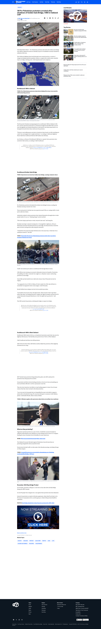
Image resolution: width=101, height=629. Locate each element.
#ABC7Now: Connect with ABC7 (82, 608)
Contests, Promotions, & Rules (81, 615)
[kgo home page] (15, 604)
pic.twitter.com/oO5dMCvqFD (38, 309)
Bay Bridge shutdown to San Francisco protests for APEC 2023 (38, 503)
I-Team (58, 608)
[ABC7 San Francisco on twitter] (16, 620)
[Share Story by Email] (55, 18)
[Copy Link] (58, 18)
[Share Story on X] (47, 18)
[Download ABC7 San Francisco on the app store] (79, 620)
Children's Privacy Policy (29, 624)
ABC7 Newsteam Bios (80, 606)
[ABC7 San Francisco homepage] (20, 2)
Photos (30, 612)
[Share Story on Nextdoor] (53, 18)
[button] (13, 2)
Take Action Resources (61, 604)
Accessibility (78, 612)
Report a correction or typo (21, 532)
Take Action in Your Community (82, 610)
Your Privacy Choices (21, 624)
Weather (30, 606)
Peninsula (53, 2)
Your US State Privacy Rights (37, 624)
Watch (30, 610)
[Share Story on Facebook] (45, 18)
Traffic (30, 608)
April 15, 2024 (45, 148)
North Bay (59, 2)
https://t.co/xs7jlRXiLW (37, 147)
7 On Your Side (60, 606)
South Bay (47, 2)
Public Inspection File (58, 624)
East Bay (41, 2)
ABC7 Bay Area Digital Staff (23, 18)
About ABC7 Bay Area (80, 604)
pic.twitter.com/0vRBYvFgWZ (42, 352)
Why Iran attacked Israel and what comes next (33, 438)
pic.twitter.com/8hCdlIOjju (46, 147)
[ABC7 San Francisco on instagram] (19, 620)
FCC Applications (65, 624)
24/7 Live (28, 2)
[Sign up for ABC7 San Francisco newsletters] (22, 620)
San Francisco (35, 2)
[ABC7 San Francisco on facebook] (13, 620)
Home (30, 604)
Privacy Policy (14, 624)
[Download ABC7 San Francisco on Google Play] (85, 620)
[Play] (75, 16)
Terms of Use (45, 624)
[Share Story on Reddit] (50, 18)
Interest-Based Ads (51, 624)
